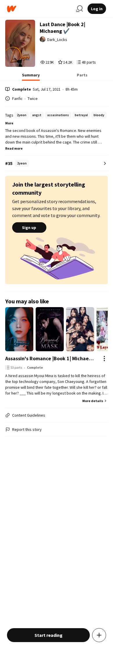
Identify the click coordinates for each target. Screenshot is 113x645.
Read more (14, 148)
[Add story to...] (99, 635)
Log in (97, 8)
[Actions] (104, 358)
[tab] (31, 77)
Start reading (48, 635)
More (9, 123)
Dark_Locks (57, 39)
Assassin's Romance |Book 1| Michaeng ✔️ (50, 358)
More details (92, 401)
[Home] (39, 8)
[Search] (79, 8)
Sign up (29, 227)
